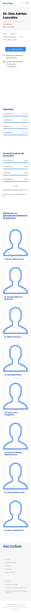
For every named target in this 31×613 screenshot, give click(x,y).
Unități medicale (10, 563)
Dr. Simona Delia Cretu (14, 492)
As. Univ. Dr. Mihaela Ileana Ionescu (13, 453)
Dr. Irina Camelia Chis (14, 530)
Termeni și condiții (11, 584)
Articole (8, 566)
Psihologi (8, 569)
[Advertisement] (15, 87)
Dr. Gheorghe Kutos (13, 375)
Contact (8, 581)
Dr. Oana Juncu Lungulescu (11, 413)
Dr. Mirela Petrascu (12, 337)
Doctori (8, 559)
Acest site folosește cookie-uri (15, 588)
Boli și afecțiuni (10, 572)
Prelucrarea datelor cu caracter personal (16, 592)
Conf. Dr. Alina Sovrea (14, 259)
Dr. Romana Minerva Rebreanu (13, 298)
